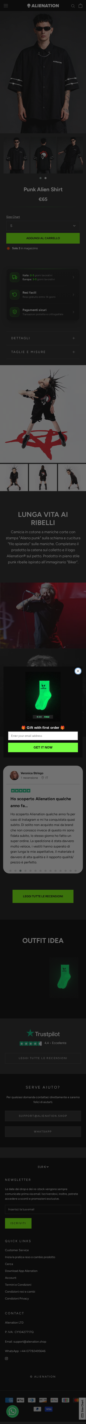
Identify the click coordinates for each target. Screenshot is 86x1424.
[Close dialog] (78, 671)
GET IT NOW (43, 747)
